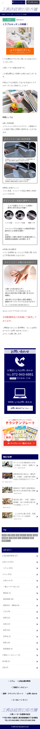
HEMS (4, 535)
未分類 (6, 661)
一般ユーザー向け (11, 587)
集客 (32, 538)
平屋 (10, 538)
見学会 (7, 636)
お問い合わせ (34, 2)
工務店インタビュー (11, 655)
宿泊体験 (4, 538)
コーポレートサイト (20, 700)
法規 (6, 624)
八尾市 (29, 535)
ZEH (17, 535)
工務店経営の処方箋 (20, 9)
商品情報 (8, 599)
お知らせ (23, 535)
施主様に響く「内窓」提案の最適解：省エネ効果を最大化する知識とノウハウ (19, 503)
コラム (8, 568)
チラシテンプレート (19, 2)
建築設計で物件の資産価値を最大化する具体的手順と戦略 (24, 490)
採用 (6, 618)
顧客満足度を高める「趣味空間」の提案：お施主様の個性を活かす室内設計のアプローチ (18, 478)
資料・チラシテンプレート (13, 693)
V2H (13, 535)
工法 (6, 611)
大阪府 (35, 535)
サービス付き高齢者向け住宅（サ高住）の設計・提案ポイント (24, 465)
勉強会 (7, 593)
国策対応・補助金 (11, 605)
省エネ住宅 (26, 538)
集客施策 (7, 649)
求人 (19, 538)
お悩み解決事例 (10, 556)
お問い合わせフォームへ (20, 408)
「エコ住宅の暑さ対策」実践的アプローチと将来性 (24, 516)
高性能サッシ (6, 541)
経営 (6, 630)
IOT (9, 535)
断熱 (15, 538)
